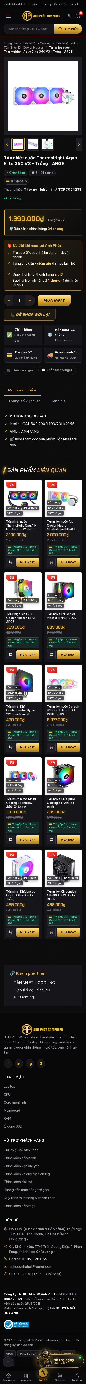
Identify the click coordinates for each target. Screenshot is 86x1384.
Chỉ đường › (18, 1239)
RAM (7, 1119)
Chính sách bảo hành (20, 1158)
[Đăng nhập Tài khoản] (69, 16)
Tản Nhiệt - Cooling (37, 43)
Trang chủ (11, 43)
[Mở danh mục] (8, 16)
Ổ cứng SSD (13, 1126)
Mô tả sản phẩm (22, 390)
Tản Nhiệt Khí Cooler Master (23, 47)
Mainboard (12, 1110)
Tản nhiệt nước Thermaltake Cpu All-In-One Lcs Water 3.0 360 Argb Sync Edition (22, 525)
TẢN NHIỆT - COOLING (34, 982)
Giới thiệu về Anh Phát (21, 1150)
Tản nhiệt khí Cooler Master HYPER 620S (61, 616)
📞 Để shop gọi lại (30, 314)
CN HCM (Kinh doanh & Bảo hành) (37, 1229)
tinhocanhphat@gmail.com (30, 1267)
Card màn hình (15, 1102)
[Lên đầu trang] (8, 1361)
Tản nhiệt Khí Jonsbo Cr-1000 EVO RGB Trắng (20, 895)
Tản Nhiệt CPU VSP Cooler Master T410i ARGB (20, 617)
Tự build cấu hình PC (32, 990)
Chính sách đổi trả (18, 1182)
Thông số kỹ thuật (24, 401)
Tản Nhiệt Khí (65, 43)
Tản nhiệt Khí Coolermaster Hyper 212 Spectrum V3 (21, 710)
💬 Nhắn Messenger (57, 370)
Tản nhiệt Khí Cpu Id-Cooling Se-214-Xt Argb (62, 802)
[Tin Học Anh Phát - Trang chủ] (42, 16)
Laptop (9, 1086)
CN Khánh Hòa (21, 1247)
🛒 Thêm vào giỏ (20, 370)
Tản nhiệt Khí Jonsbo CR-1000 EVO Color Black (61, 895)
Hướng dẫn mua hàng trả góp (26, 1190)
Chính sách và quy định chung (27, 1174)
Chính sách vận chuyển (21, 1166)
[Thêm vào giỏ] (10, 562)
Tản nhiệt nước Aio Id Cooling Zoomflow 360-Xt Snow (21, 802)
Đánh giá (58, 401)
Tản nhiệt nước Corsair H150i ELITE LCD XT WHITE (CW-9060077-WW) (63, 710)
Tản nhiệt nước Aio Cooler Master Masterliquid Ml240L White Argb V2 (61, 525)
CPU (7, 1094)
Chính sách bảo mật (19, 1206)
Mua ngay (54, 300)
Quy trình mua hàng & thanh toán (29, 1198)
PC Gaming (24, 997)
